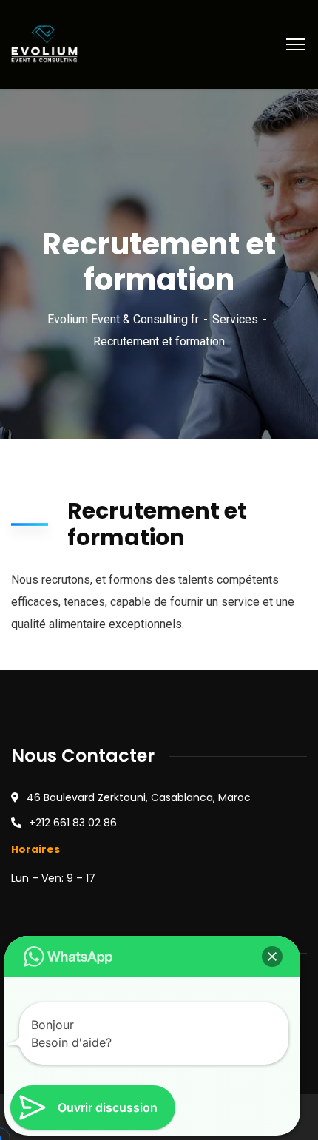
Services (235, 319)
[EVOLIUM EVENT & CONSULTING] (44, 43)
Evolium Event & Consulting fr (123, 319)
